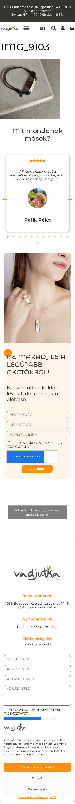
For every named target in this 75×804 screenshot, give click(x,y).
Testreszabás (37, 789)
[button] (26, 28)
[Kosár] (72, 28)
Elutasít (37, 778)
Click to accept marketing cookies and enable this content (37, 512)
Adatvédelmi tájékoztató (33, 797)
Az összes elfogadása (37, 767)
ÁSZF (53, 797)
